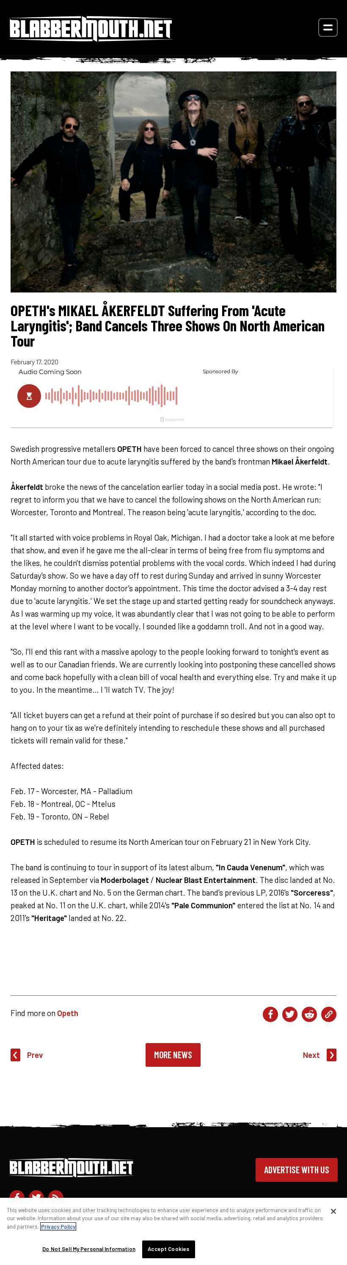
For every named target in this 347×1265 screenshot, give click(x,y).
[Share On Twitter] (289, 1014)
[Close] (333, 1211)
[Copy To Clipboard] (328, 1014)
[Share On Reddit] (309, 1014)
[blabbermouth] (91, 39)
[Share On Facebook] (270, 1014)
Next (311, 1055)
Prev (35, 1055)
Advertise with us (296, 1169)
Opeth (67, 1013)
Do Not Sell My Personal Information (88, 1249)
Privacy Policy (58, 1226)
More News (173, 1054)
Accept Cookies (168, 1249)
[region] (173, 1231)
